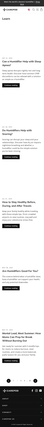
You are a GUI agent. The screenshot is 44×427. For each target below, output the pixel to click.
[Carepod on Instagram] (36, 390)
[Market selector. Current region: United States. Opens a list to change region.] (29, 10)
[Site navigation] (37, 9)
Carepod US (8, 419)
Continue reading (10, 85)
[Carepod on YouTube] (40, 390)
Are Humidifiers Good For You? (20, 270)
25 (30, 381)
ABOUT (5, 399)
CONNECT (7, 412)
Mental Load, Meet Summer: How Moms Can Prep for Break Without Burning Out (21, 337)
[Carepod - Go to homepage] (10, 10)
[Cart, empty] (41, 9)
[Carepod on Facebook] (32, 390)
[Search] (33, 9)
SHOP (4, 405)
